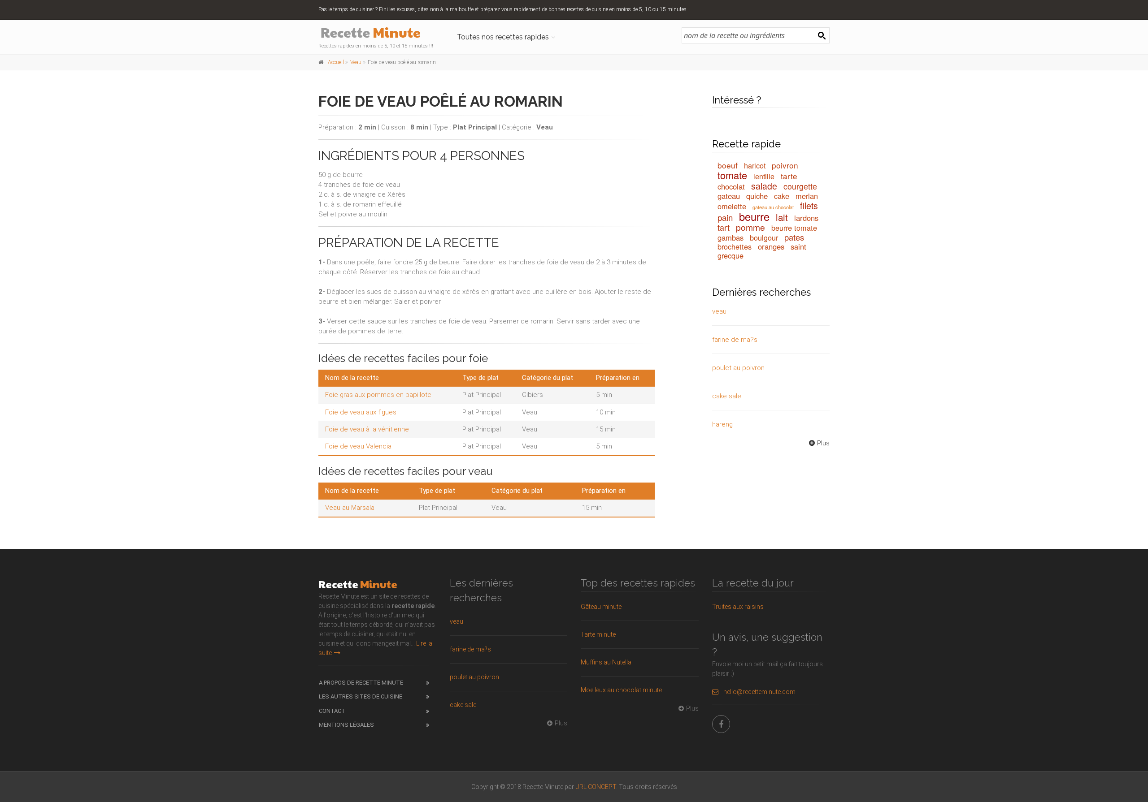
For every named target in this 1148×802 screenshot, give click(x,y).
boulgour (764, 237)
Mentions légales (346, 724)
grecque (731, 255)
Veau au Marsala (349, 508)
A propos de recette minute (361, 682)
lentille (763, 176)
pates (794, 237)
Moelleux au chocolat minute (621, 690)
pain (725, 217)
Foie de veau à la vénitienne (367, 429)
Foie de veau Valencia (358, 446)
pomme (750, 227)
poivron (785, 165)
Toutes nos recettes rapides (503, 37)
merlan (807, 195)
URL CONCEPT (595, 786)
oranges (771, 246)
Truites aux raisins (738, 606)
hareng (722, 424)
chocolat (731, 186)
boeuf (728, 165)
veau (719, 311)
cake (781, 195)
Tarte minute (598, 634)
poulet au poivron (738, 368)
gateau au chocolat (773, 207)
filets (809, 205)
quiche (757, 195)
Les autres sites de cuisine (360, 696)
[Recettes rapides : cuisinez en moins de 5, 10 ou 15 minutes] (377, 33)
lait (782, 217)
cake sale (726, 396)
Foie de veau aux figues (360, 412)
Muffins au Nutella (606, 662)
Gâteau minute (601, 606)
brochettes (735, 246)
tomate (732, 175)
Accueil (336, 62)
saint (798, 246)
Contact (332, 710)
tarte (789, 175)
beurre (754, 216)
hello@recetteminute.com (759, 691)
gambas (731, 237)
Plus (823, 443)
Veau (355, 62)
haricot (754, 165)
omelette (732, 206)
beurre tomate (794, 227)
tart (724, 227)
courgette (800, 186)
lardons (806, 217)
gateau (729, 195)
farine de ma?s (734, 340)
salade (764, 186)
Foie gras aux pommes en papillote (378, 395)
